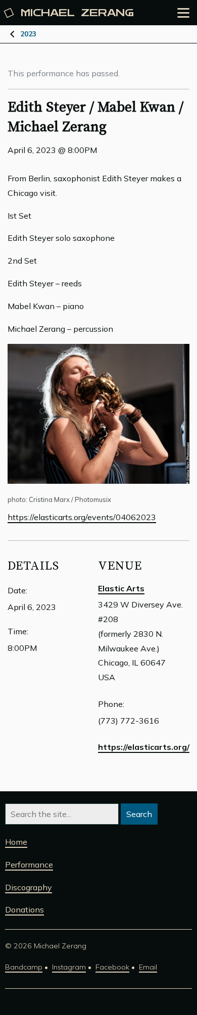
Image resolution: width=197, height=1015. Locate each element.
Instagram (69, 967)
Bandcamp (23, 967)
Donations (24, 909)
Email (148, 967)
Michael (77, 13)
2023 (28, 33)
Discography (28, 887)
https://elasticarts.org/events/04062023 (82, 517)
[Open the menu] (183, 13)
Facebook (112, 967)
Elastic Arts (121, 588)
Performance (29, 864)
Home (16, 842)
